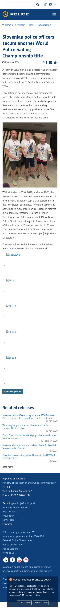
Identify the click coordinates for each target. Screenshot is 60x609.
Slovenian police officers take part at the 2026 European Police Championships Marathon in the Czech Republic (28, 417)
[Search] (38, 4)
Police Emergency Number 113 (18, 532)
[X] (5, 559)
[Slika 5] (22, 368)
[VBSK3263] (22, 265)
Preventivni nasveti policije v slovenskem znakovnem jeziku (46, 4)
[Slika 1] (22, 291)
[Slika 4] (22, 342)
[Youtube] (19, 559)
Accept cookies (24, 602)
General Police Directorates (17, 540)
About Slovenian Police (15, 507)
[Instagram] (25, 559)
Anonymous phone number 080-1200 (23, 536)
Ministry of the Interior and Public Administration (29, 482)
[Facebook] (12, 559)
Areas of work (10, 511)
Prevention (8, 515)
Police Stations (10, 548)
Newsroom (8, 519)
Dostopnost (51, 4)
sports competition (12, 391)
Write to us (8, 552)
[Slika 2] (22, 317)
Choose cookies (41, 602)
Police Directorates (12, 544)
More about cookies (31, 595)
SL (55, 4)
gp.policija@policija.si (23, 503)
